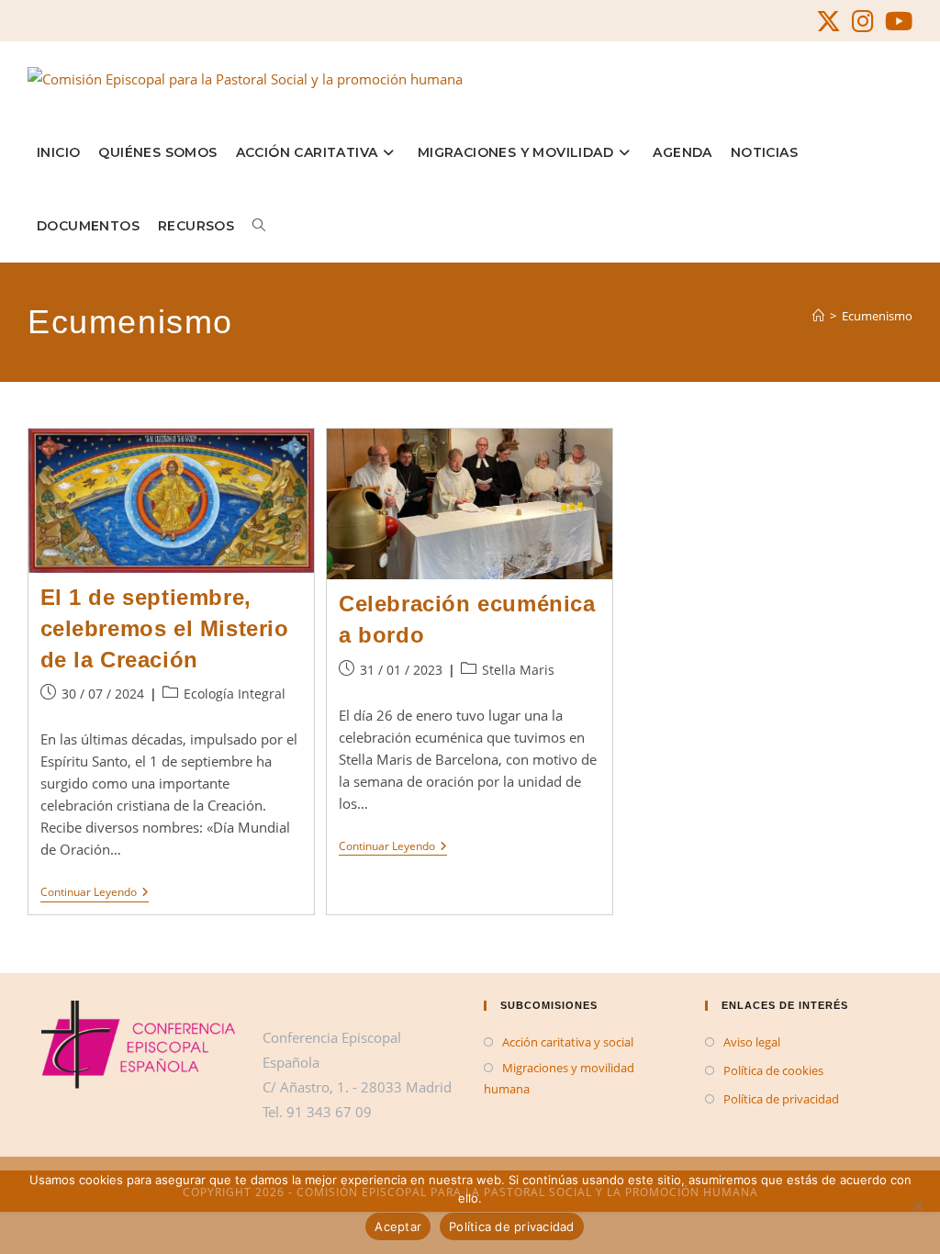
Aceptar (398, 1226)
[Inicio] (818, 316)
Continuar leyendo (94, 893)
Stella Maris (518, 669)
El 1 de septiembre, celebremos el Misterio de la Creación (164, 628)
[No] (917, 1205)
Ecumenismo (877, 316)
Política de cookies (773, 1070)
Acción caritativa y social (567, 1042)
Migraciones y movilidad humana (559, 1078)
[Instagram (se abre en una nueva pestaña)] (862, 21)
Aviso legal (751, 1042)
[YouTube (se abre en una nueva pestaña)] (895, 21)
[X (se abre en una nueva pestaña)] (828, 21)
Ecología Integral (234, 693)
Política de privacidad (781, 1099)
